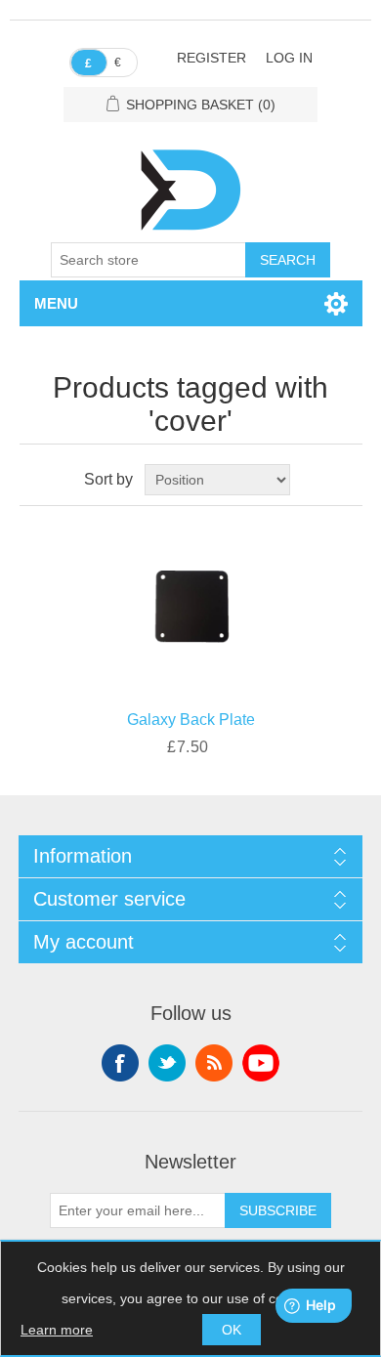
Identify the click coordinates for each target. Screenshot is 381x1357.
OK (231, 1329)
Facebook (120, 1062)
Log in (289, 57)
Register (211, 57)
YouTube (260, 1062)
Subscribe (278, 1210)
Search (288, 260)
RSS (214, 1062)
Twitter (167, 1062)
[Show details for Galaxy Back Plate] (191, 603)
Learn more (57, 1329)
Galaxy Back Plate (191, 719)
